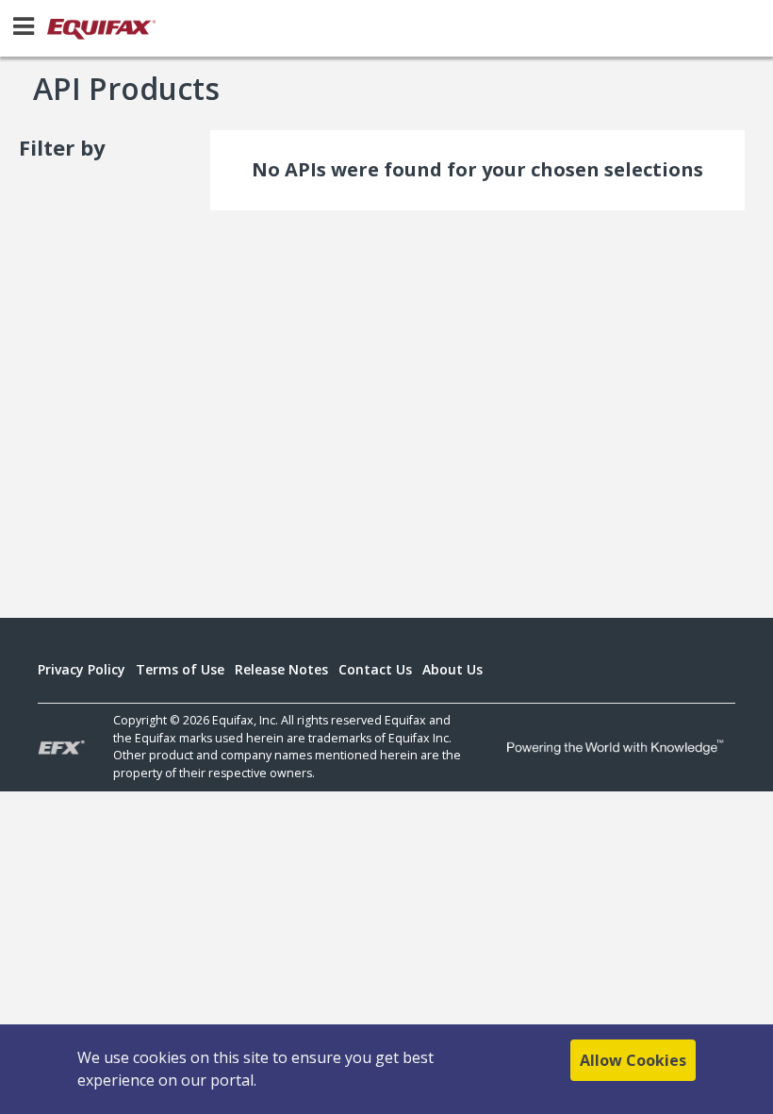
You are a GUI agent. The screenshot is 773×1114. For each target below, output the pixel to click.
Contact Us (375, 669)
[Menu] (23, 26)
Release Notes (281, 669)
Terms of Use (180, 669)
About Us (452, 669)
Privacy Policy (81, 669)
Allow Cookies (633, 1060)
